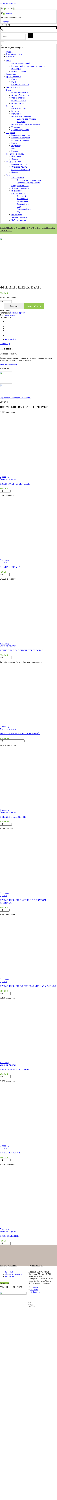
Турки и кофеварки (20, 129)
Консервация (12, 74)
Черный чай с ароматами (28, 183)
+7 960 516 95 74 (8, 3)
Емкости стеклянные (26, 119)
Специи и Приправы (15, 154)
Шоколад (15, 151)
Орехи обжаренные (20, 95)
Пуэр (19, 206)
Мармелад (16, 145)
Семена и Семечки (20, 84)
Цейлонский (16, 215)
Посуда (9, 106)
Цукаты (14, 172)
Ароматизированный (20, 63)
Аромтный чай (17, 177)
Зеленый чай (22, 201)
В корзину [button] (4, 477)
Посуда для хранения (21, 116)
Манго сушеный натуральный (20, 733)
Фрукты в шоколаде (20, 169)
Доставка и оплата (14, 54)
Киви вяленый (9, 1236)
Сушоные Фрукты (19, 167)
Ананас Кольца (10, 567)
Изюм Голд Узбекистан (15, 484)
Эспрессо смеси (18, 71)
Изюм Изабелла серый (14, 1069)
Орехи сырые (17, 103)
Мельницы (16, 114)
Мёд (13, 148)
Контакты (10, 56)
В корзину (14, 306)
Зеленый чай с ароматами (29, 180)
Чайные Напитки (18, 220)
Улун (19, 212)
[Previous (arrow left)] (29, 1304)
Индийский (16, 191)
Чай (8, 175)
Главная (10, 52)
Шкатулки (21, 121)
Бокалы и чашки (18, 108)
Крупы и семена (13, 77)
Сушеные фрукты (14, 162)
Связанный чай (23, 209)
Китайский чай (18, 193)
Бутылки (15, 111)
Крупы (14, 79)
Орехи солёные (18, 100)
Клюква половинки (8, 364)
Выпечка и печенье (20, 140)
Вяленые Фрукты (19, 164)
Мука (13, 82)
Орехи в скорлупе (19, 92)
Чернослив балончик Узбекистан (22, 650)
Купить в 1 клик (34, 306)
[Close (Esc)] (29, 1302)
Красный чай (22, 204)
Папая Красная (10, 1152)
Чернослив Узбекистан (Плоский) (15, 398)
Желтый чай (22, 198)
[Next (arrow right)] (32, 1304)
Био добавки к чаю (19, 185)
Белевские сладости (20, 135)
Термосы (15, 127)
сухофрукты (9, 315)
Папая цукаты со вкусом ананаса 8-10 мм (28, 986)
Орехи (9, 90)
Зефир (14, 143)
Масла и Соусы (13, 87)
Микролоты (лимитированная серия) (28, 66)
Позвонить (4, 1283)
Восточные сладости (20, 138)
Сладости (10, 132)
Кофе (8, 61)
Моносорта (16, 68)
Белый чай (21, 196)
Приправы (16, 156)
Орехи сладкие (18, 98)
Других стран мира (20, 188)
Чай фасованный (19, 217)
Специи (14, 159)
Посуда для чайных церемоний (25, 124)
